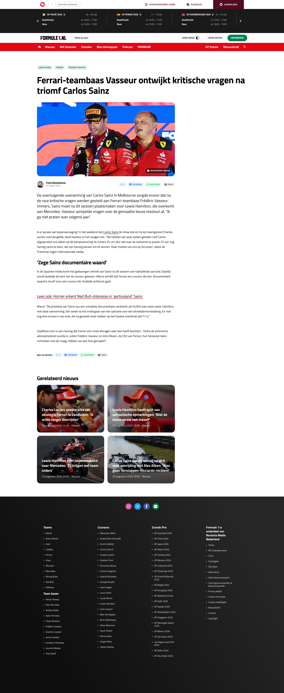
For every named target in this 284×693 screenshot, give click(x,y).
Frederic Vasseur (76, 67)
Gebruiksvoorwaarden (219, 577)
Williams (50, 587)
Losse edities (215, 38)
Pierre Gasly (105, 636)
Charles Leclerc (107, 555)
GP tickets (211, 47)
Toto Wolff (51, 653)
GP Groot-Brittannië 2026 (163, 578)
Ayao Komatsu (53, 615)
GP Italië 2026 (161, 601)
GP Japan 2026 (161, 544)
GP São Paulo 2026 (163, 636)
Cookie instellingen (217, 602)
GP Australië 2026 (163, 533)
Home (211, 545)
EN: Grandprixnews (217, 550)
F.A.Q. (211, 556)
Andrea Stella (52, 610)
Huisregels (213, 561)
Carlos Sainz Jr (107, 549)
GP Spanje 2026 (162, 606)
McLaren (50, 565)
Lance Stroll (105, 592)
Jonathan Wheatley (55, 642)
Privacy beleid (215, 591)
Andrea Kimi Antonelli (110, 538)
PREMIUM (144, 47)
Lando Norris (106, 598)
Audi (48, 544)
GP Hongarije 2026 (163, 590)
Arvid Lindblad (107, 544)
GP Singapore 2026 (163, 617)
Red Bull (50, 582)
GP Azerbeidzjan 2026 (165, 612)
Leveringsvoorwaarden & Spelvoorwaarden (220, 585)
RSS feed (212, 566)
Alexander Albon (108, 533)
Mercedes (50, 571)
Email (170, 184)
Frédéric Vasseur (54, 626)
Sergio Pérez (106, 641)
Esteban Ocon (106, 560)
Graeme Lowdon (54, 632)
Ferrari (59, 67)
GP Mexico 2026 (162, 631)
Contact (212, 613)
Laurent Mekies (53, 648)
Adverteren (213, 572)
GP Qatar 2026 (161, 650)
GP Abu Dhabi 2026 (163, 656)
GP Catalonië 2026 (163, 565)
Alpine (49, 533)
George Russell (107, 582)
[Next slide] (241, 21)
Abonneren (237, 38)
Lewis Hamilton (107, 603)
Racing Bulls (52, 576)
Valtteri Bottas (107, 647)
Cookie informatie (216, 596)
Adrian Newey (52, 599)
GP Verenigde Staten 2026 (164, 624)
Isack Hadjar (106, 587)
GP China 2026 (161, 538)
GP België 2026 (161, 585)
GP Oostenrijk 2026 (163, 571)
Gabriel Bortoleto (108, 576)
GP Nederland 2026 (163, 595)
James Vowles (52, 637)
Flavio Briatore (53, 621)
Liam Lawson (106, 609)
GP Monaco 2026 (162, 560)
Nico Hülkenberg (108, 620)
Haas (48, 560)
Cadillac (49, 549)
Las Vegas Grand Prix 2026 (164, 644)
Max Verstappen (107, 47)
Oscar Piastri (106, 630)
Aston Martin (52, 538)
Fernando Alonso (108, 565)
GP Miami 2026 (161, 549)
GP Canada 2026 (162, 555)
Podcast (127, 47)
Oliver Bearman (107, 625)
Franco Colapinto (108, 571)
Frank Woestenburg (56, 182)
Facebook (137, 184)
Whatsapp (155, 184)
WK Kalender (68, 47)
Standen (86, 47)
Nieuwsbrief (231, 47)
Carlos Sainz (45, 67)
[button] (228, 4)
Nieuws (50, 47)
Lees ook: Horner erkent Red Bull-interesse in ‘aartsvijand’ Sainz (89, 296)
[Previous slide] (37, 21)
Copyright (213, 618)
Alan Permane (52, 604)
